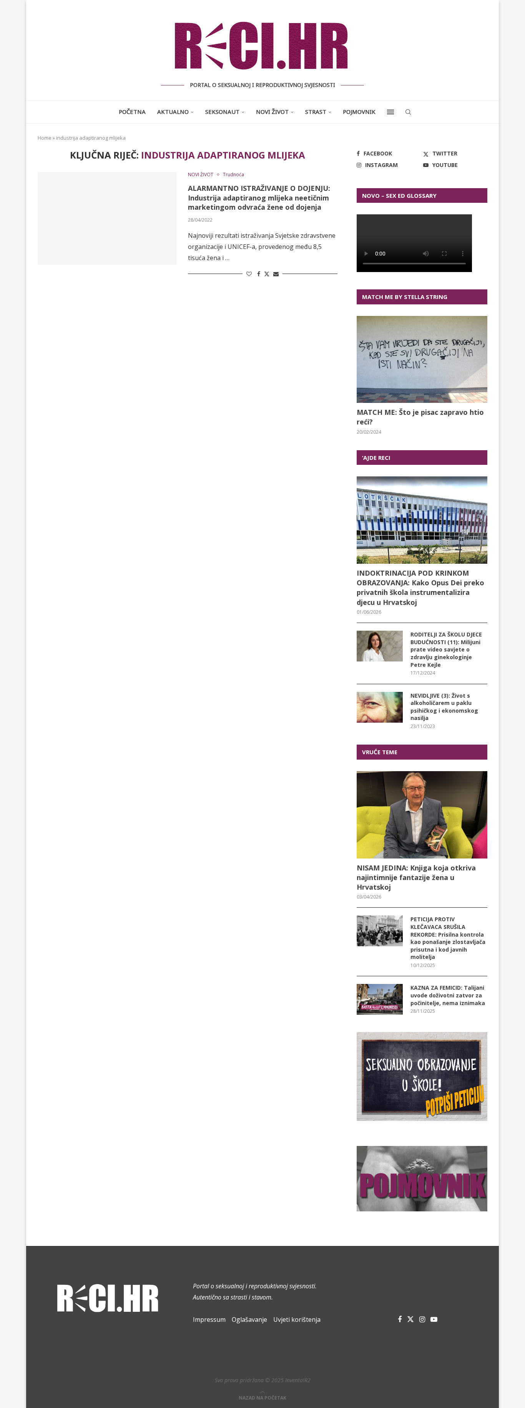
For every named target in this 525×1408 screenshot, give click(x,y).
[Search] (408, 112)
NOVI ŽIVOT (272, 111)
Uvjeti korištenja (297, 1319)
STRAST (315, 111)
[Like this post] (249, 273)
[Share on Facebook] (258, 273)
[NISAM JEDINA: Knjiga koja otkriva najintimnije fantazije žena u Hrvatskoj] (422, 814)
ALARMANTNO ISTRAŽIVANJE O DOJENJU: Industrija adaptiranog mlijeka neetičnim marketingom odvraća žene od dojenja (259, 198)
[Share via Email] (276, 273)
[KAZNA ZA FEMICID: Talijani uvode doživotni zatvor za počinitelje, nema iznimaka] (380, 999)
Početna (132, 111)
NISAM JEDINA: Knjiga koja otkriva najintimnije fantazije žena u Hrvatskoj (416, 877)
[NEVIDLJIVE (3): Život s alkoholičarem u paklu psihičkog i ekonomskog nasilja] (380, 707)
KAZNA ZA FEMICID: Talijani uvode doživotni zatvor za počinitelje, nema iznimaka (447, 995)
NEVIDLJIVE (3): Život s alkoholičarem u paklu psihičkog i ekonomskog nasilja (444, 707)
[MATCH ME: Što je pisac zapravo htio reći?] (422, 359)
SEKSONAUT (222, 111)
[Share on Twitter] (266, 273)
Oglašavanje (249, 1319)
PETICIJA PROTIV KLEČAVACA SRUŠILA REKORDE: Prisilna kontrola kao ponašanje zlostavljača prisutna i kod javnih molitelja (447, 937)
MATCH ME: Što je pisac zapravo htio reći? (420, 417)
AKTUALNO (173, 111)
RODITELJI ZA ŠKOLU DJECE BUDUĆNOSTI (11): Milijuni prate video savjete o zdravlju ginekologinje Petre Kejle (446, 649)
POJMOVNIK (359, 111)
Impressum (209, 1319)
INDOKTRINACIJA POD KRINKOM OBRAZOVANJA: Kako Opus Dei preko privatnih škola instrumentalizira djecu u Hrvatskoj (420, 587)
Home (45, 137)
